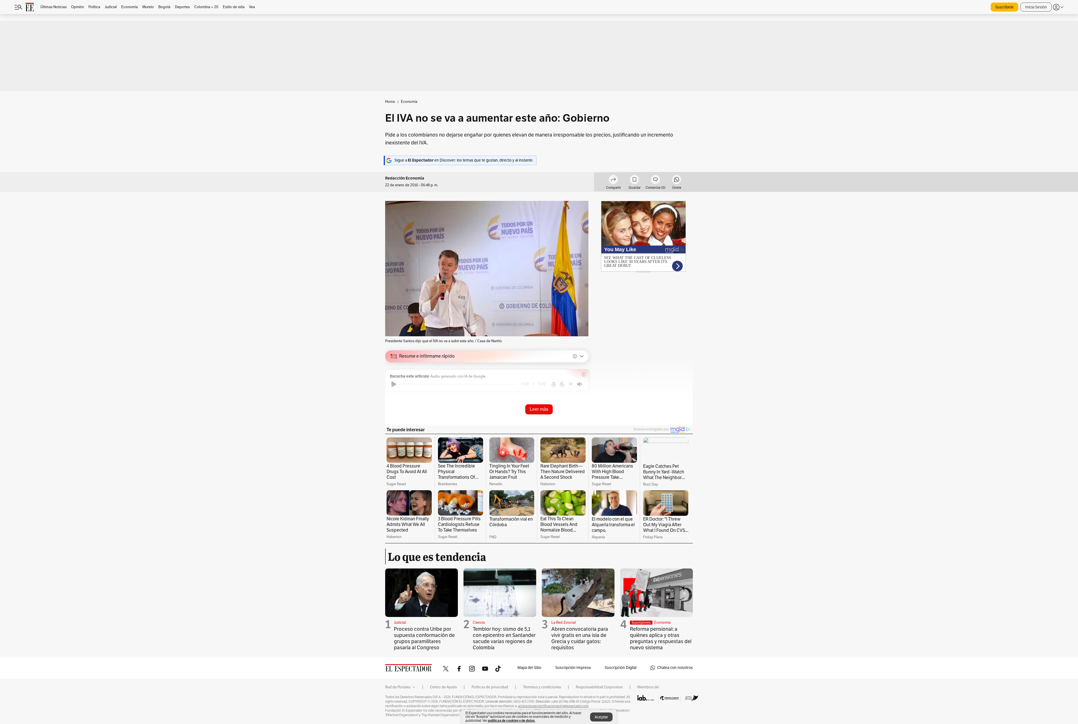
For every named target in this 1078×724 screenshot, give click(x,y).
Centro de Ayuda (443, 687)
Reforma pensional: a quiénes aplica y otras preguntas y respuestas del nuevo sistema (660, 638)
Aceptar (601, 717)
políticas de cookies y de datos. (511, 720)
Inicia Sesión (1036, 7)
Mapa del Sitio (529, 667)
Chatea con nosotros (675, 667)
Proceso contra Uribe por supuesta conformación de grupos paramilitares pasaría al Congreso (424, 638)
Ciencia (479, 622)
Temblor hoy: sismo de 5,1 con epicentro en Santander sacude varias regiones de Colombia (504, 638)
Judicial (400, 622)
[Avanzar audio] (562, 384)
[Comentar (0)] (655, 180)
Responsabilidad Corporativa (599, 687)
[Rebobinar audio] (553, 384)
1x (571, 384)
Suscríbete (1004, 7)
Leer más (539, 409)
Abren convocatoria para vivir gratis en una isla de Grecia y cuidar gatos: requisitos (579, 638)
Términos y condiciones (542, 687)
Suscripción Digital (620, 667)
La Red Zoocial (563, 622)
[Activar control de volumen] (579, 384)
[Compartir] (613, 180)
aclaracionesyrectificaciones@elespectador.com (553, 706)
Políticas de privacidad (490, 687)
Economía (662, 622)
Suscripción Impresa (573, 667)
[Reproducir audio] (393, 384)
